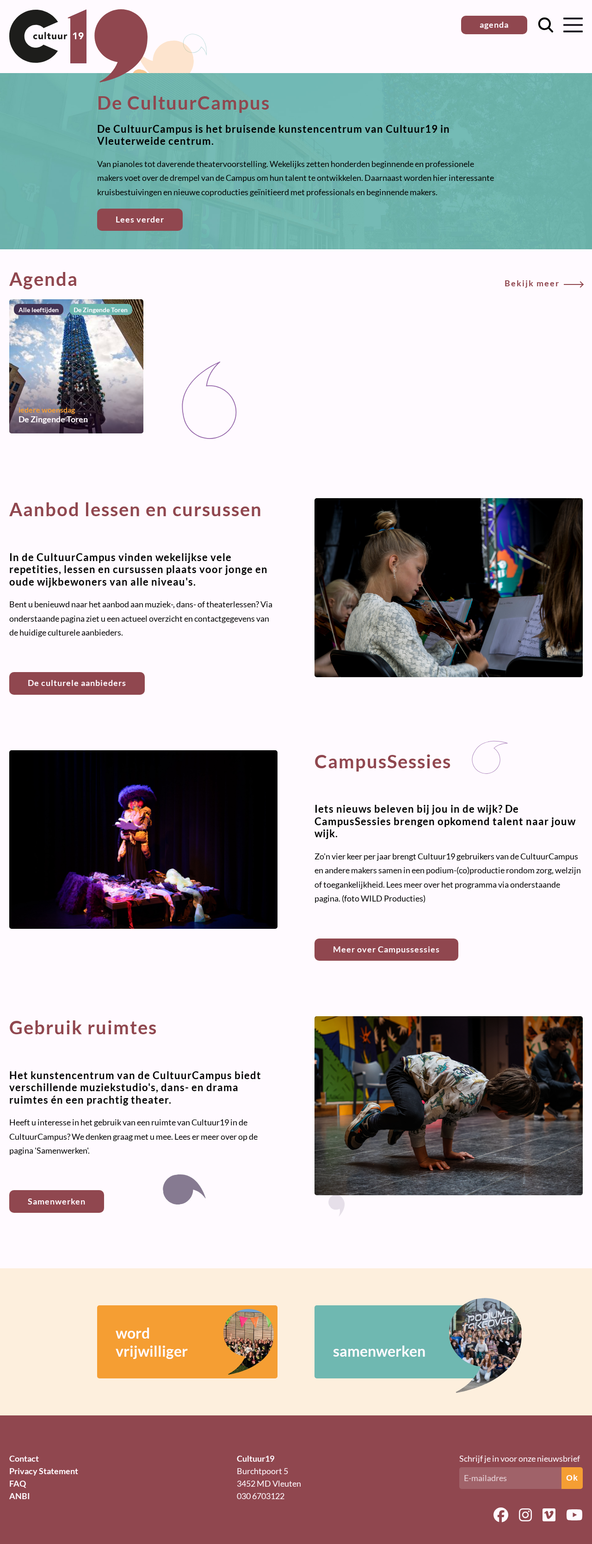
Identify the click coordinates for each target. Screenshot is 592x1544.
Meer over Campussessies (386, 949)
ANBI (19, 1496)
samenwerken (379, 1351)
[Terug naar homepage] (78, 79)
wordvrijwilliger (152, 1342)
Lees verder (140, 219)
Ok (572, 1477)
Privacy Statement (43, 1471)
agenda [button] (494, 24)
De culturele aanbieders (77, 683)
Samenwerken (57, 1201)
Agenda (284, 279)
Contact (24, 1458)
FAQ (17, 1483)
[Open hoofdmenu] (573, 25)
